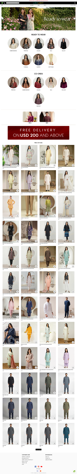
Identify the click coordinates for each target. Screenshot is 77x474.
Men (39, 5)
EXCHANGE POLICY (25, 458)
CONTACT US (47, 458)
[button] (74, 18)
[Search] (18, 3)
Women (31, 5)
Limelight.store (35, 472)
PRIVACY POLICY (25, 461)
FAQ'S (23, 464)
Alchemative (44, 472)
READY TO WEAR (38, 35)
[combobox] (12, 3)
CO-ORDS (38, 74)
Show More (38, 449)
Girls (45, 5)
